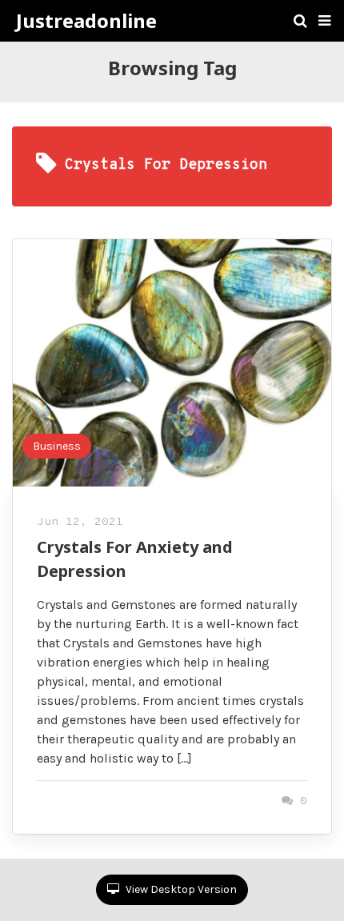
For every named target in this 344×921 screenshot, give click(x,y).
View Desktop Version (180, 889)
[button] (324, 21)
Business (57, 446)
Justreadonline (86, 20)
